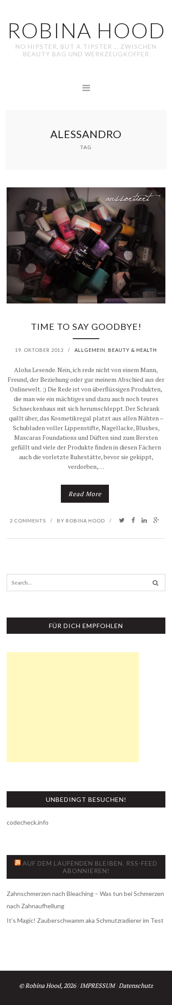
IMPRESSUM (97, 985)
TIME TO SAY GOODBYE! (86, 326)
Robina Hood (85, 520)
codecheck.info (28, 822)
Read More (84, 494)
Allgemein (90, 350)
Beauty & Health (132, 350)
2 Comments (28, 520)
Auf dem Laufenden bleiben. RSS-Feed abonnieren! (89, 866)
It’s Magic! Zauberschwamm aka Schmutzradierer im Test (85, 920)
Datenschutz (136, 985)
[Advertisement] (73, 707)
